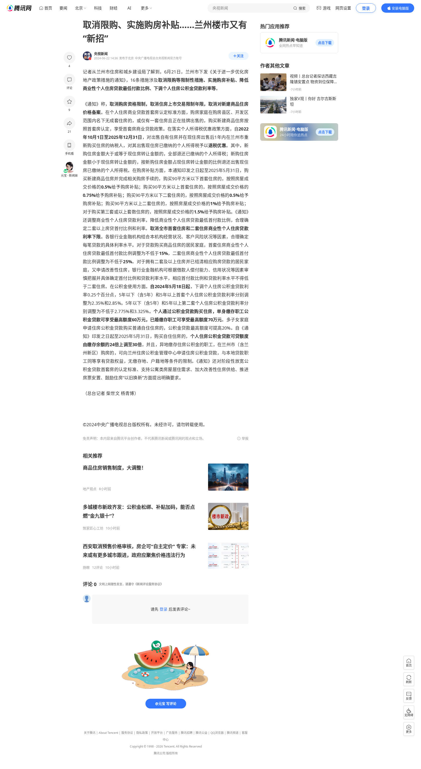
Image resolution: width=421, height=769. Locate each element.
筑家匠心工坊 (93, 528)
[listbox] (166, 511)
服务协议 (127, 733)
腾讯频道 (233, 733)
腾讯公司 (159, 753)
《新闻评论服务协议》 (148, 584)
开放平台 (157, 733)
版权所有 (172, 753)
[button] (325, 42)
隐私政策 (142, 733)
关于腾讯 (90, 733)
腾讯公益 (201, 733)
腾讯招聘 (186, 733)
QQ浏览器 (217, 733)
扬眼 (86, 567)
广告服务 (172, 733)
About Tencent (108, 733)
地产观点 (89, 489)
